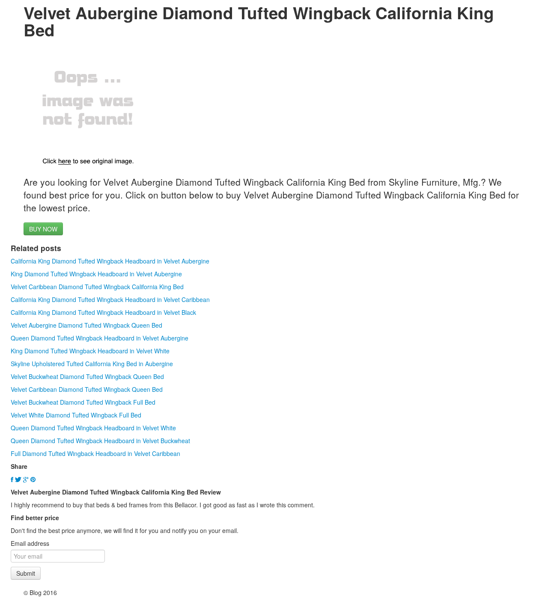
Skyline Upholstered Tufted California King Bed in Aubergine (92, 363)
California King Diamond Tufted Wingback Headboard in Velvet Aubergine (110, 261)
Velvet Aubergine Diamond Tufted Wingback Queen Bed (86, 325)
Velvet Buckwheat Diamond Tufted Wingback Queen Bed (87, 376)
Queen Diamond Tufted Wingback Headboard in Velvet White (93, 427)
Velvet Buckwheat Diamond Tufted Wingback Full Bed (83, 402)
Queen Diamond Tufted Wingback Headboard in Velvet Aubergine (99, 338)
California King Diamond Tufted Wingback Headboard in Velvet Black (103, 312)
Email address (30, 543)
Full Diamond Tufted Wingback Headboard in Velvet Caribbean (95, 453)
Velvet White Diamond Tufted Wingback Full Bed (76, 415)
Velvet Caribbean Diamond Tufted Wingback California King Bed (97, 286)
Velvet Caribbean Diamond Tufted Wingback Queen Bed (87, 389)
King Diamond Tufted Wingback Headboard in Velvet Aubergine (96, 273)
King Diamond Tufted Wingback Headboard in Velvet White (90, 350)
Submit (25, 573)
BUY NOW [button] (43, 229)
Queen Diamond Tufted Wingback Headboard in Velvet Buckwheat (100, 440)
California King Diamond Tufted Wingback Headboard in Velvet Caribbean (110, 299)
